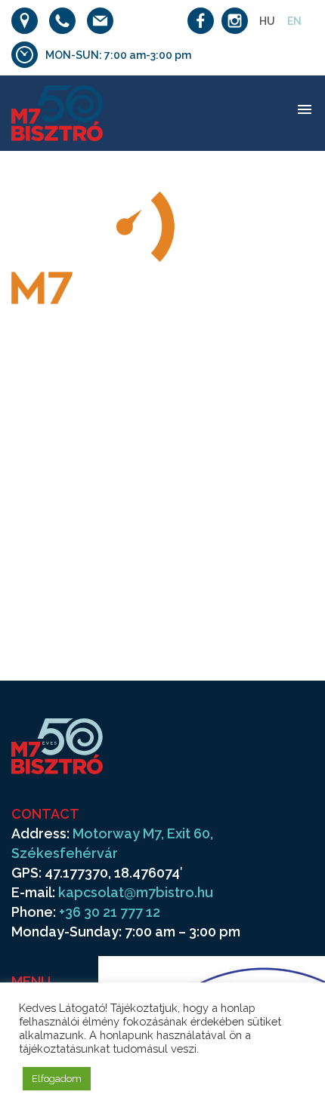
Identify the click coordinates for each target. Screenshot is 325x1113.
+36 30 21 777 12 (109, 912)
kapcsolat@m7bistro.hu (135, 892)
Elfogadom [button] (57, 1078)
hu (267, 21)
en (294, 21)
